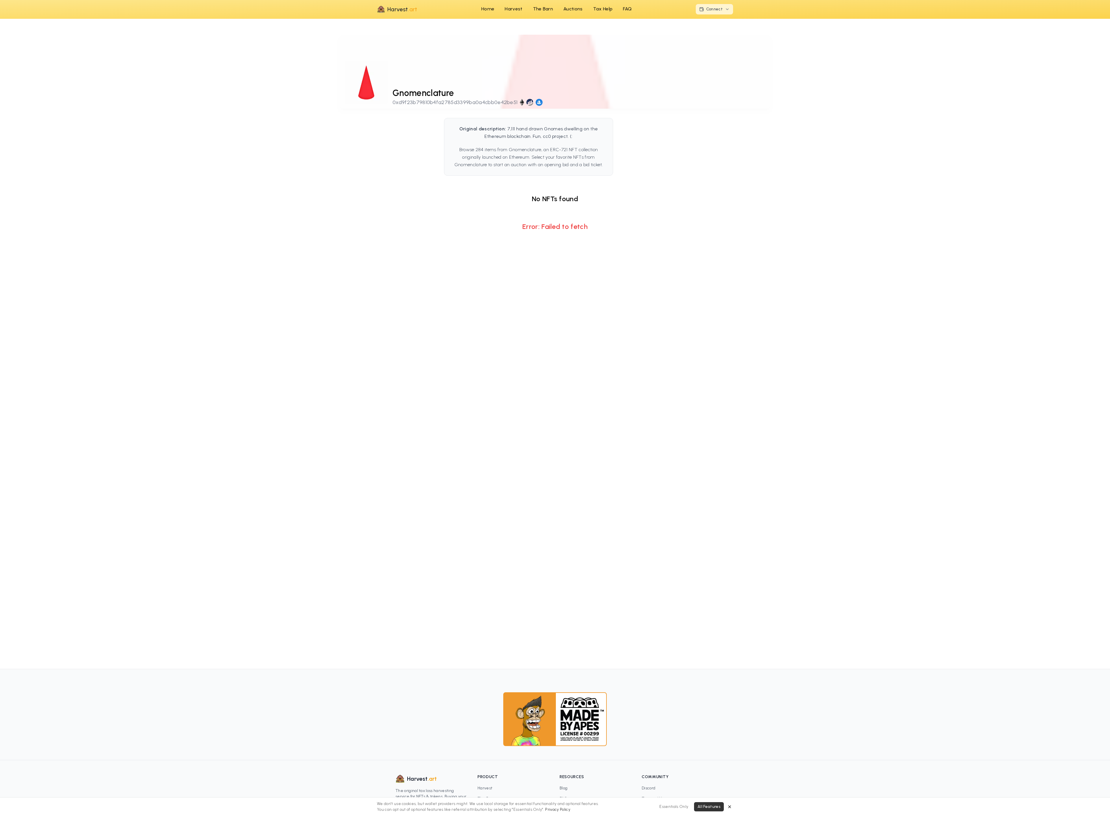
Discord (648, 788)
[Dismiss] (729, 806)
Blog (563, 788)
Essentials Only (673, 806)
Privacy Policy (557, 809)
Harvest (485, 788)
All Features (709, 806)
